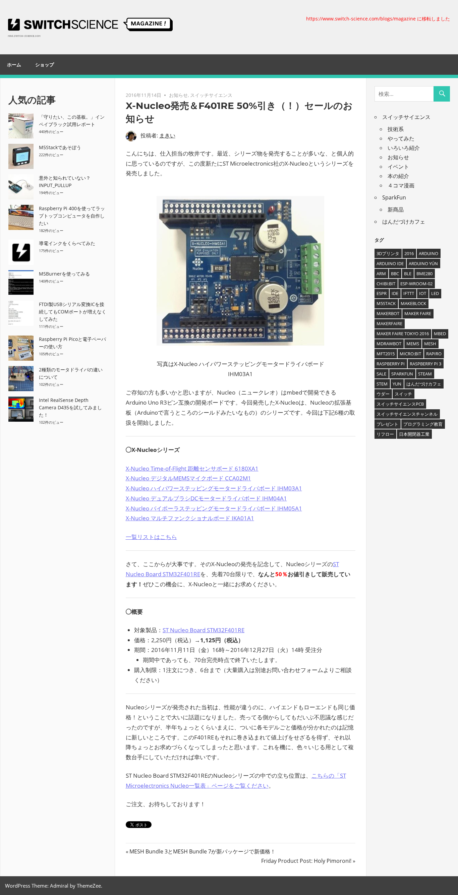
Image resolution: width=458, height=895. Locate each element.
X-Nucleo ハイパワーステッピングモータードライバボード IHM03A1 (214, 488)
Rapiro (434, 354)
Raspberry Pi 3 (425, 364)
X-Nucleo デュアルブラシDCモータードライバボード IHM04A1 (206, 498)
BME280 (424, 274)
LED (435, 293)
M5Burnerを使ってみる (64, 274)
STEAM (425, 374)
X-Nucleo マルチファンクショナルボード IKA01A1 (190, 518)
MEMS (412, 344)
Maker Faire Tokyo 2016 (403, 334)
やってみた (401, 138)
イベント (398, 166)
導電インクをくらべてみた (67, 243)
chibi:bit (386, 284)
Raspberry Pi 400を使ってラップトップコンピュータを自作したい (72, 215)
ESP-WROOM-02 (416, 284)
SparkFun (394, 197)
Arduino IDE (390, 263)
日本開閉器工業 (414, 434)
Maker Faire (417, 313)
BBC (395, 274)
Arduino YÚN (423, 263)
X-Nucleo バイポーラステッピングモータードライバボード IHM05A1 (214, 508)
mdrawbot (389, 344)
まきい (167, 135)
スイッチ (403, 394)
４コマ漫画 (401, 185)
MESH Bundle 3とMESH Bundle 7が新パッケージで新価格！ (202, 851)
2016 (409, 253)
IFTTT (408, 293)
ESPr (382, 293)
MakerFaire (389, 323)
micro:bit (410, 354)
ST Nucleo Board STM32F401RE (203, 630)
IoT (422, 293)
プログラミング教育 (423, 424)
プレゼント (387, 424)
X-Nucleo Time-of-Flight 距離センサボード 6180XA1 (192, 468)
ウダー (383, 394)
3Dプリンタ (388, 253)
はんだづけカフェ (403, 221)
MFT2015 (386, 354)
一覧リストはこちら (151, 537)
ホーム (14, 65)
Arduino (428, 253)
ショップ (44, 65)
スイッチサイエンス (211, 95)
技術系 (396, 129)
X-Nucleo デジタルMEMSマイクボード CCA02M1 (188, 478)
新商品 (396, 209)
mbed (440, 334)
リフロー (385, 434)
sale (381, 374)
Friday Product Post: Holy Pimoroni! (306, 860)
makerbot (388, 313)
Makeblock (413, 303)
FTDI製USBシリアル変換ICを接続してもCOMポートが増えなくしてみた (72, 311)
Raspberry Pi (391, 364)
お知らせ (178, 95)
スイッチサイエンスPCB (400, 404)
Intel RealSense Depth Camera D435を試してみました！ (70, 407)
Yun (397, 384)
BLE (407, 274)
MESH (430, 344)
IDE (395, 293)
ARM (381, 274)
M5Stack (386, 303)
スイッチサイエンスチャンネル (407, 414)
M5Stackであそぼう (60, 147)
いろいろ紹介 (404, 148)
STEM (382, 384)
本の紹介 (398, 176)
